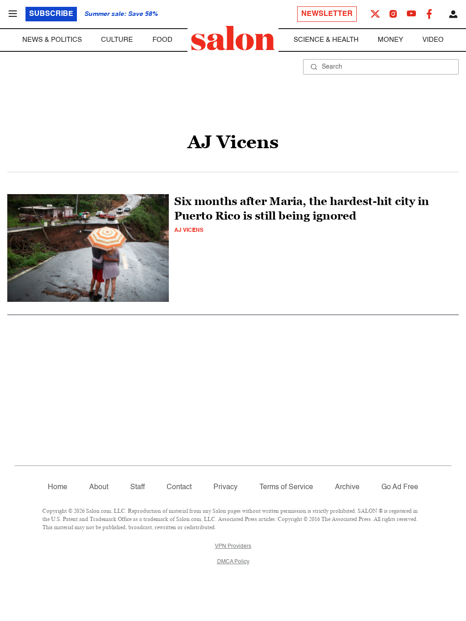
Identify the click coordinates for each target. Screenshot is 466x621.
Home (57, 487)
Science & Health (326, 39)
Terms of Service (286, 487)
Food (162, 39)
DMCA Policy (233, 562)
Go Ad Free (399, 487)
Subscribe (51, 14)
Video (433, 39)
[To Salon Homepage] (233, 38)
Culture (117, 39)
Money (390, 39)
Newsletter (327, 14)
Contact (179, 487)
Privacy (225, 487)
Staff (137, 487)
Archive (347, 487)
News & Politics (52, 39)
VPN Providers (233, 546)
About (98, 487)
